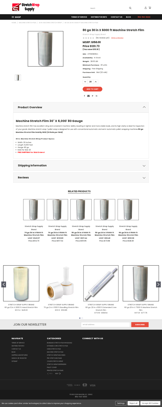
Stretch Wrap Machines (56, 355)
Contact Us (116, 17)
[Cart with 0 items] (150, 7)
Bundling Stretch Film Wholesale (59, 343)
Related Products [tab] (79, 191)
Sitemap (14, 361)
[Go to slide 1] (3, 284)
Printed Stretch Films (55, 370)
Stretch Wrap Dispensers (56, 364)
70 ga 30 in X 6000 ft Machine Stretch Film (57, 233)
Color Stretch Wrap (55, 361)
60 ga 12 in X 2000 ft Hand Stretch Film (21, 307)
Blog (128, 17)
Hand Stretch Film (54, 349)
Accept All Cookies (150, 403)
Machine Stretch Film (55, 352)
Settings (121, 403)
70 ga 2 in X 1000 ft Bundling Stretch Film (61, 307)
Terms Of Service (79, 17)
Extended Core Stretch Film (57, 346)
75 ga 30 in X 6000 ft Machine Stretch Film (34, 233)
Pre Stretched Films (54, 358)
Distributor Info (99, 17)
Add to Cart (34, 211)
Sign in (14, 358)
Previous (156, 400)
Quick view (34, 207)
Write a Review (117, 38)
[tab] (81, 107)
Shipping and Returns (20, 355)
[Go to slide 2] (158, 284)
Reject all (133, 403)
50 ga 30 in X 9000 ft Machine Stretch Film (128, 233)
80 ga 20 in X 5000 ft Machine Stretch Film (105, 233)
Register (23, 358)
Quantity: (87, 77)
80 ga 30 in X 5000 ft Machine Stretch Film (81, 233)
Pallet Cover (52, 367)
